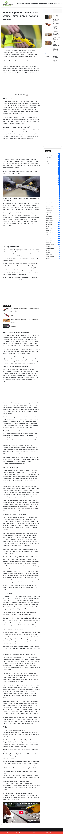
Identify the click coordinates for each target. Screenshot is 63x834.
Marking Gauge (49, 216)
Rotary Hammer (49, 202)
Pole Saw (47, 226)
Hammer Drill (48, 173)
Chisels (47, 234)
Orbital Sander (48, 177)
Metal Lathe (48, 192)
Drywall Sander (49, 210)
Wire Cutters (48, 188)
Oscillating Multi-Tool (50, 208)
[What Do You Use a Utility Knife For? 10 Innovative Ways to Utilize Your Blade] (6, 315)
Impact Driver (48, 165)
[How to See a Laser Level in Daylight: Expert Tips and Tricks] (48, 17)
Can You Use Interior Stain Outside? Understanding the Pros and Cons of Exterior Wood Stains (56, 45)
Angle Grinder (48, 163)
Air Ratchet (48, 258)
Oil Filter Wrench (49, 254)
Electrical (50, 3)
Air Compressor (49, 238)
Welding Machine (49, 169)
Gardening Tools (49, 222)
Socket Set (48, 198)
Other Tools (57, 3)
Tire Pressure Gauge (50, 248)
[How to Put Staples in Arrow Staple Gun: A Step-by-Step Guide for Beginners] (48, 99)
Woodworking (34, 3)
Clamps (47, 181)
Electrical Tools (49, 228)
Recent (57, 10)
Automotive (20, 3)
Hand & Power (43, 3)
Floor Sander (48, 190)
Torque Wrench (49, 240)
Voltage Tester (48, 230)
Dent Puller (48, 252)
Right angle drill (49, 218)
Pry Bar (47, 214)
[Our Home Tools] (7, 3)
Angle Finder (48, 204)
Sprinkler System (49, 224)
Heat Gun (47, 171)
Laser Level (48, 175)
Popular (48, 10)
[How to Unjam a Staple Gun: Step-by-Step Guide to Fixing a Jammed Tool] (48, 35)
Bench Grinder (48, 196)
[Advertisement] (21, 83)
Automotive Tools (49, 236)
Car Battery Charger (50, 244)
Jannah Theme (7, 832)
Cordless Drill (48, 157)
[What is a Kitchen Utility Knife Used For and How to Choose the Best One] (6, 320)
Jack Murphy (6, 22)
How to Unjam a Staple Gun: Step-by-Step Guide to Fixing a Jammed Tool (56, 36)
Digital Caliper (48, 212)
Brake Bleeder (48, 246)
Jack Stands (48, 242)
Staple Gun (48, 167)
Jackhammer (48, 183)
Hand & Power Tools (50, 155)
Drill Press (48, 161)
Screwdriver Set (49, 194)
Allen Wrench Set (49, 220)
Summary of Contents (20, 94)
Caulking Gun (48, 186)
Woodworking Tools (49, 232)
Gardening (27, 3)
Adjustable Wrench (49, 206)
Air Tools (47, 200)
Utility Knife (48, 179)
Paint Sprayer (48, 159)
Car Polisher (48, 250)
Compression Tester (50, 256)
